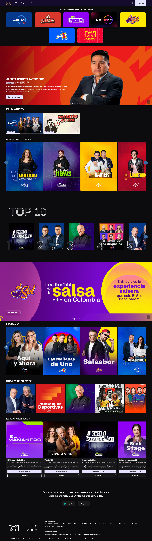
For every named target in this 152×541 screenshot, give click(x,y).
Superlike (98, 524)
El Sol (111, 524)
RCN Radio (57, 524)
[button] (133, 3)
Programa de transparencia (91, 534)
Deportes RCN (83, 524)
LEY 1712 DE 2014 (75, 534)
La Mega (105, 524)
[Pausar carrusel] (148, 102)
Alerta (91, 524)
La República (134, 524)
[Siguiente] (146, 237)
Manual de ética (63, 534)
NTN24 (47, 526)
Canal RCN (48, 524)
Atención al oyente (51, 534)
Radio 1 (126, 524)
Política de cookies (89, 539)
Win (53, 526)
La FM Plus (119, 524)
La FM (74, 524)
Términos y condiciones (56, 539)
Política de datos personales (73, 539)
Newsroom (60, 526)
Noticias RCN (67, 524)
